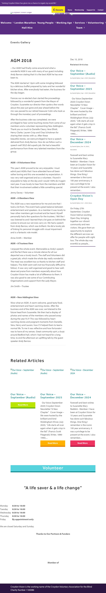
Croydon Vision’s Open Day (81, 197)
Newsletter (92, 78)
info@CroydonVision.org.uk (67, 16)
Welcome (6, 23)
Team (79, 28)
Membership (79, 10)
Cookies (87, 516)
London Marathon (25, 23)
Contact (100, 10)
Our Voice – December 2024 (80, 141)
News (90, 203)
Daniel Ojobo (76, 78)
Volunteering (96, 23)
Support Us (91, 10)
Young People (45, 23)
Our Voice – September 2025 (81, 87)
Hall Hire (27, 28)
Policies (87, 519)
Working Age (64, 23)
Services (80, 23)
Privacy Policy (90, 505)
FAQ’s (86, 522)
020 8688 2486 (63, 13)
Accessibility (90, 526)
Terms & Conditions (93, 509)
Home (70, 10)
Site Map (88, 512)
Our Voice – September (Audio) (82, 72)
